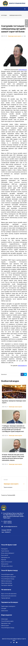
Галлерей (3, 608)
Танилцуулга (4, 548)
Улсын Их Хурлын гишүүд (7, 578)
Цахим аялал (4, 610)
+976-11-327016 (8, 523)
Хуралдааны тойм (5, 623)
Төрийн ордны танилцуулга (8, 606)
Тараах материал (8, 487)
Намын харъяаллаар (6, 583)
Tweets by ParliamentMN (8, 495)
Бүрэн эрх (3, 559)
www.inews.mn (23, 69)
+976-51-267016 (7, 521)
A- (26, 20)
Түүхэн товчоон (5, 551)
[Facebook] (11, 642)
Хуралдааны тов (5, 557)
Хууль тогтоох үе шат (6, 561)
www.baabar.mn (22, 365)
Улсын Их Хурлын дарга (7, 574)
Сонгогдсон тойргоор (6, 585)
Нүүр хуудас (4, 15)
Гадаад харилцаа (5, 598)
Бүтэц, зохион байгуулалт (7, 553)
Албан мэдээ (4, 619)
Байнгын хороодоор (6, 581)
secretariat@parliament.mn (10, 526)
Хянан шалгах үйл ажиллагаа (8, 595)
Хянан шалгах (4, 564)
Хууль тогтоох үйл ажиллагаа (8, 593)
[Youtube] (16, 642)
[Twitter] (14, 642)
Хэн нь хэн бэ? (4, 555)
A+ (26, 26)
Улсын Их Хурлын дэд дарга (8, 576)
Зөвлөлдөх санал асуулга (15, 15)
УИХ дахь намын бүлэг (7, 566)
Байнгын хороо (5, 625)
